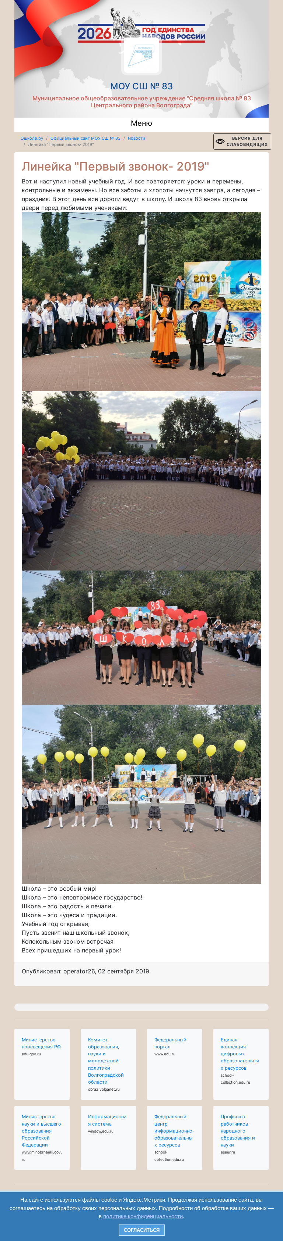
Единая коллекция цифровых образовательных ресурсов (240, 1054)
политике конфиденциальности (143, 1216)
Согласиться (142, 1230)
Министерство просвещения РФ (41, 1043)
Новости (136, 138)
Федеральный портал (170, 1043)
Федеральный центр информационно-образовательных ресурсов (174, 1131)
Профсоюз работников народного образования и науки (238, 1131)
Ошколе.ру (32, 138)
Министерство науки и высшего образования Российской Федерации (41, 1131)
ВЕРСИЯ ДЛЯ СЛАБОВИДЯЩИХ (247, 141)
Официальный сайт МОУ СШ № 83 (85, 138)
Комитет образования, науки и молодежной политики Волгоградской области (106, 1061)
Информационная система (107, 1120)
